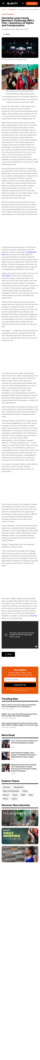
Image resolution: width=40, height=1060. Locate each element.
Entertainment (12, 9)
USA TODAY (6, 276)
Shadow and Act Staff (11, 29)
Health (23, 795)
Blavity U (6, 795)
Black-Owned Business (11, 791)
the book (33, 616)
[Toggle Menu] (3, 3)
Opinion (14, 799)
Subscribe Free (20, 685)
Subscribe (31, 3)
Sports (15, 795)
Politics (5, 799)
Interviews (6, 787)
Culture (25, 791)
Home (4, 9)
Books (31, 795)
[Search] (23, 3)
